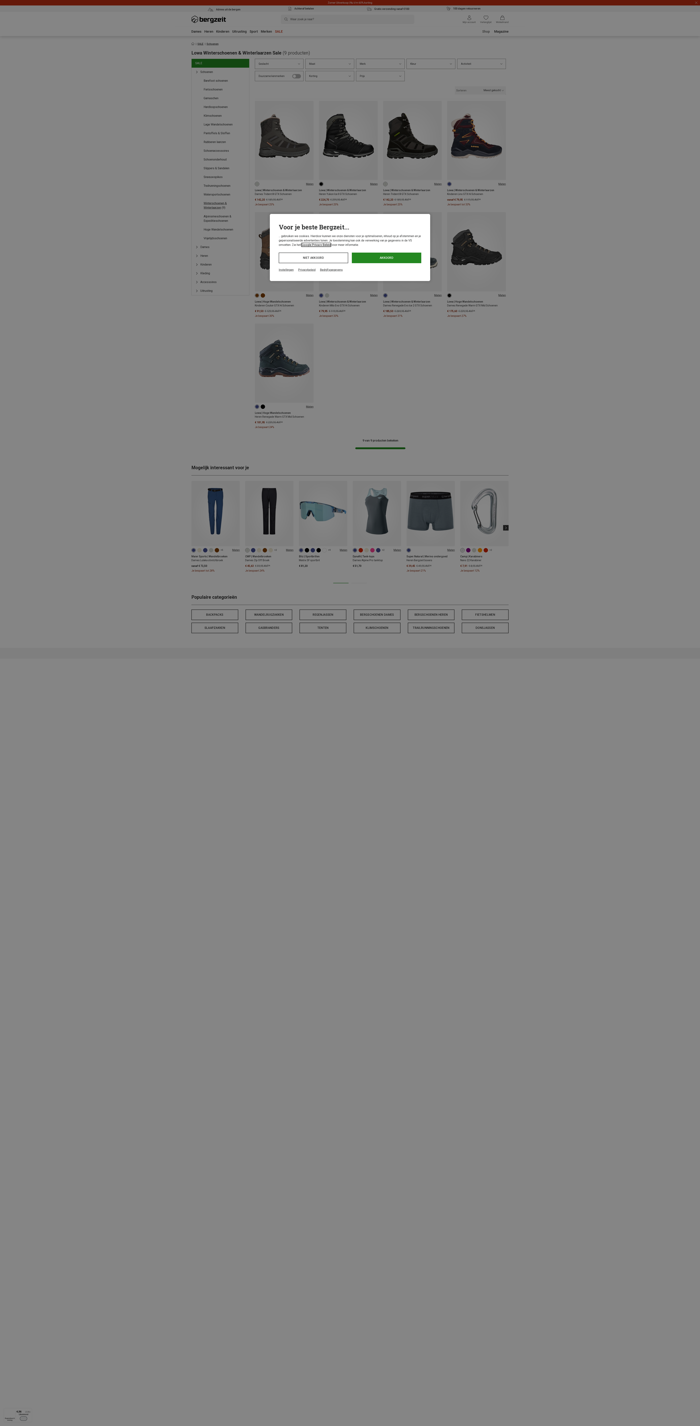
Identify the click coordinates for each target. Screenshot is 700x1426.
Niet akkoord (313, 258)
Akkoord (386, 258)
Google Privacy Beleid (316, 245)
